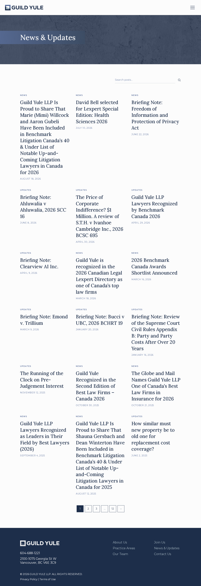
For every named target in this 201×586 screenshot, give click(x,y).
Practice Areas (124, 548)
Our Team (120, 554)
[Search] (179, 80)
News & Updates (166, 548)
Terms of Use (47, 579)
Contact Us (162, 554)
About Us (120, 542)
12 (112, 508)
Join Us (159, 542)
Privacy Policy (28, 579)
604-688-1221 (30, 553)
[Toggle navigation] (192, 7)
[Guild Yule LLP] (24, 7)
